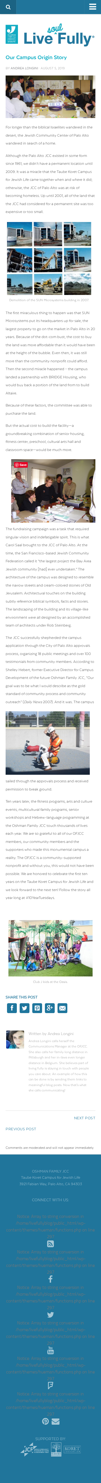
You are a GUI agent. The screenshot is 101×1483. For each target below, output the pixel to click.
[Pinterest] (45, 1422)
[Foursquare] (50, 1386)
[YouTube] (50, 1351)
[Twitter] (50, 1315)
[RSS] (50, 1244)
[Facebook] (50, 1280)
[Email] (55, 1422)
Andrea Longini (24, 68)
